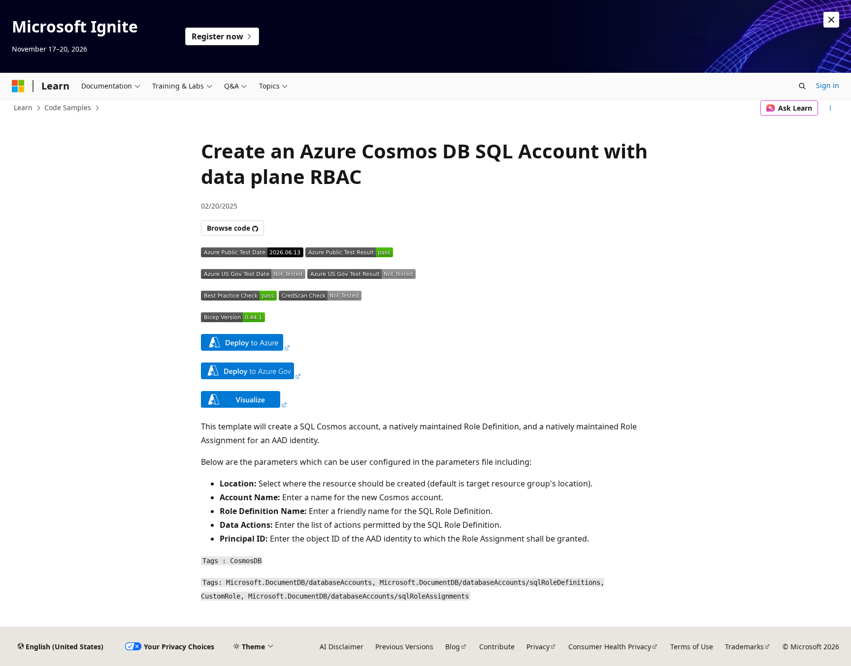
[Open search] (802, 86)
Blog (452, 646)
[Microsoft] (18, 86)
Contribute (497, 646)
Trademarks (744, 646)
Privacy (538, 646)
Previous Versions (404, 646)
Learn (23, 107)
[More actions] (830, 108)
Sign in (827, 85)
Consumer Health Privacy (609, 646)
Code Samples (67, 107)
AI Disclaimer (341, 646)
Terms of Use (691, 646)
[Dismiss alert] (831, 20)
